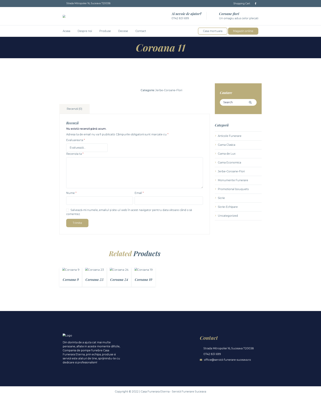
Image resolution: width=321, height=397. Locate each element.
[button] (240, 3)
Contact (140, 31)
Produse (105, 31)
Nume (71, 193)
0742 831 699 (180, 18)
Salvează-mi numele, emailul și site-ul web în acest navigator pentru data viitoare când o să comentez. (129, 212)
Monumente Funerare (233, 180)
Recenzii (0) (74, 108)
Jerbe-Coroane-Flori (168, 90)
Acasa (66, 31)
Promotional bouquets (233, 189)
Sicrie (221, 198)
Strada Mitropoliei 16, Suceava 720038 (88, 3)
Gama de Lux (227, 153)
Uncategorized (228, 215)
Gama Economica (229, 162)
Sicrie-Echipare (228, 206)
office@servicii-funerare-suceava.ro (227, 359)
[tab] (74, 109)
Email (139, 193)
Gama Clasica (226, 144)
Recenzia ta (75, 153)
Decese (123, 31)
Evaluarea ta (75, 140)
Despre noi (85, 31)
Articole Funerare (229, 136)
